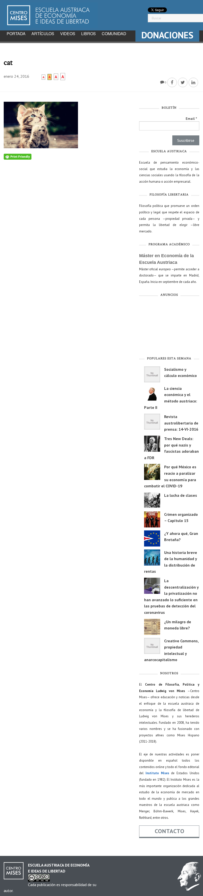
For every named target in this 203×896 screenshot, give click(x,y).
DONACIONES (167, 35)
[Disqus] (68, 221)
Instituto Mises (157, 773)
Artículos (42, 33)
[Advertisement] (169, 327)
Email (191, 118)
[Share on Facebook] (172, 82)
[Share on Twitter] (182, 82)
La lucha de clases (180, 495)
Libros (88, 33)
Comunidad (114, 33)
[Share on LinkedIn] (193, 82)
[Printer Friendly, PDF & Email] (17, 156)
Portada (16, 33)
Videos (67, 33)
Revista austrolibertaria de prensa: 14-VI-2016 (181, 423)
